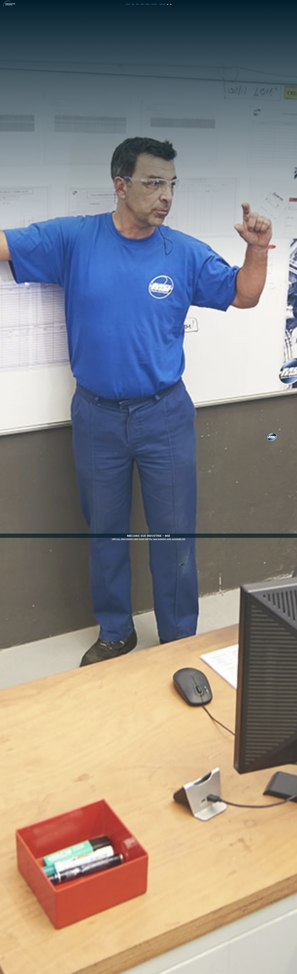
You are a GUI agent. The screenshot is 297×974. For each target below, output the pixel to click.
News (147, 4)
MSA (137, 4)
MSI (133, 4)
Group (128, 4)
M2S (142, 4)
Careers (162, 4)
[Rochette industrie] (9, 3)
